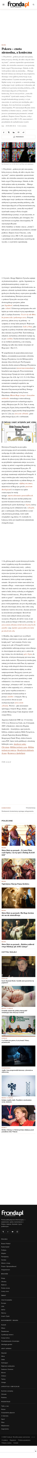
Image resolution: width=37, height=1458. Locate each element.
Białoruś (3, 1285)
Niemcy (4, 1127)
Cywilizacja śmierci (7, 1334)
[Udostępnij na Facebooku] (4, 132)
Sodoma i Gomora (7, 1369)
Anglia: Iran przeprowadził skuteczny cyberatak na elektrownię (17, 1071)
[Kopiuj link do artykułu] (23, 132)
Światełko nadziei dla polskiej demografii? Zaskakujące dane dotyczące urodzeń (14, 1011)
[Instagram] (17, 1232)
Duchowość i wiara (9, 1320)
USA (2, 1306)
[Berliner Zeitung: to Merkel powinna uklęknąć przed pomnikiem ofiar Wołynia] (18, 1115)
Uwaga (3, 1382)
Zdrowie (3, 1394)
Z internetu (4, 1416)
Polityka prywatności (24, 1440)
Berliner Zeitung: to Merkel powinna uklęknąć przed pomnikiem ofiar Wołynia (18, 1131)
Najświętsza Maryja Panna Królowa (15, 884)
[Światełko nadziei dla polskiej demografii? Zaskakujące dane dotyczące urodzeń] (18, 996)
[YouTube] (12, 1232)
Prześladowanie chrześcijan (10, 1341)
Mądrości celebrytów (8, 1366)
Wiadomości (5, 1425)
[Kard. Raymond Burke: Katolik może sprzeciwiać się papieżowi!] (18, 966)
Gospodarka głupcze (8, 1412)
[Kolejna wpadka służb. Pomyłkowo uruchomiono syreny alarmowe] (18, 1085)
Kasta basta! (5, 1247)
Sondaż (4, 1038)
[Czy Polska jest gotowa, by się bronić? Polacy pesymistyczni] (18, 1026)
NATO (3, 1310)
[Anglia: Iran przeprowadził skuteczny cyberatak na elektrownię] (18, 1056)
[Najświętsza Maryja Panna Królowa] (18, 868)
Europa (3, 1303)
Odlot (3, 1359)
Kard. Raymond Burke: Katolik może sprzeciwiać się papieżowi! (18, 982)
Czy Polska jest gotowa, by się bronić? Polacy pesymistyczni (15, 1041)
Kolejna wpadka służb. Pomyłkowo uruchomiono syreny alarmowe (17, 1101)
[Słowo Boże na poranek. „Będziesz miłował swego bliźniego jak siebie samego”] (18, 929)
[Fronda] (18, 4)
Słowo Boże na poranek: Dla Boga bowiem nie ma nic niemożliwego (18, 914)
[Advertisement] (18, 27)
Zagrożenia (6, 1068)
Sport (3, 1419)
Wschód (4, 1274)
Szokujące (4, 1363)
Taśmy (3, 1379)
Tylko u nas (5, 1406)
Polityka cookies (7, 1443)
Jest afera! (6, 1348)
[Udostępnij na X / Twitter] (9, 132)
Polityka (3, 1250)
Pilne (2, 1422)
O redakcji (5, 1440)
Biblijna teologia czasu (18, 747)
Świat (3, 1295)
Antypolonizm (5, 1269)
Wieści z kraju (7, 1008)
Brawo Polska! (5, 1243)
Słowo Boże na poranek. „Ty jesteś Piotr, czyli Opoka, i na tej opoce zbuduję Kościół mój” (18, 852)
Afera (3, 1356)
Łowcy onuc (5, 1291)
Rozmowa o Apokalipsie (16, 753)
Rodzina (4, 1397)
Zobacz (3, 1376)
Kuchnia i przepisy (7, 1391)
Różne (3, 1409)
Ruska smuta (5, 1288)
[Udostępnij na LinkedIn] (14, 132)
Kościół (5, 978)
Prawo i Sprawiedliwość (8, 1266)
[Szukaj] (33, 4)
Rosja (3, 1278)
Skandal (3, 1353)
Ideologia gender (6, 1344)
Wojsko (3, 1253)
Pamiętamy (5, 1256)
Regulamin (13, 1440)
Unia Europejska (6, 1300)
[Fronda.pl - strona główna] (18, 1213)
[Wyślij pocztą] (18, 132)
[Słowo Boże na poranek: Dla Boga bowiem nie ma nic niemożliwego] (18, 898)
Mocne (3, 1372)
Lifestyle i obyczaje (10, 1386)
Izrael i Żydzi (5, 1316)
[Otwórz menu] (3, 4)
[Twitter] (3, 1232)
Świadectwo (5, 1331)
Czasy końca (5, 1338)
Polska (4, 1239)
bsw (3, 126)
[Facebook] (8, 1232)
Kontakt (16, 1443)
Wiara (4, 45)
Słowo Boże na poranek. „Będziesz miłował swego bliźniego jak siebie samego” (18, 945)
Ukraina (3, 1281)
